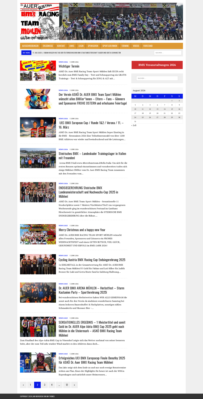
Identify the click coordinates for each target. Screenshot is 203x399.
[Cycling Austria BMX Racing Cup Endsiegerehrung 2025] (38, 272)
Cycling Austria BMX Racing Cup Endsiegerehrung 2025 (92, 259)
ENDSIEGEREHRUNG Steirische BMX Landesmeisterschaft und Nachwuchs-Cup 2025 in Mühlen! (88, 192)
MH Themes (51, 396)
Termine (125, 45)
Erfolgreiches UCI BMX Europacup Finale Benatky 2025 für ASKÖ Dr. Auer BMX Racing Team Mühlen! (92, 360)
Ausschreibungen (30, 45)
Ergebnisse (48, 45)
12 (67, 384)
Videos (136, 45)
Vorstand (148, 45)
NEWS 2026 (63, 62)
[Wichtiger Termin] (38, 78)
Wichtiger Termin (69, 66)
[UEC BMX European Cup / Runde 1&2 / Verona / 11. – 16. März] (38, 135)
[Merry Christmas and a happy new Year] (38, 242)
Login (81, 45)
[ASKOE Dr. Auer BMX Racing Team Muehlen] (101, 21)
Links (71, 45)
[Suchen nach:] (157, 78)
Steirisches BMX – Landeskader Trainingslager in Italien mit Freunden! (92, 155)
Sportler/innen (109, 45)
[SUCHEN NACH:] (168, 52)
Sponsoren (93, 45)
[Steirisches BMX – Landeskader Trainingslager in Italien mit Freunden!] (38, 166)
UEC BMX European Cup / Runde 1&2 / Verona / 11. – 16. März (91, 124)
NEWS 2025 (63, 225)
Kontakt (61, 45)
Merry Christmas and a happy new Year (82, 229)
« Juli (133, 125)
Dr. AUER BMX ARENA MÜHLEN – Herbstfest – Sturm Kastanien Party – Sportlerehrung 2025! (91, 290)
